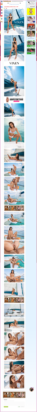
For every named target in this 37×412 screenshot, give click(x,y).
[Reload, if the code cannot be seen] (19, 406)
